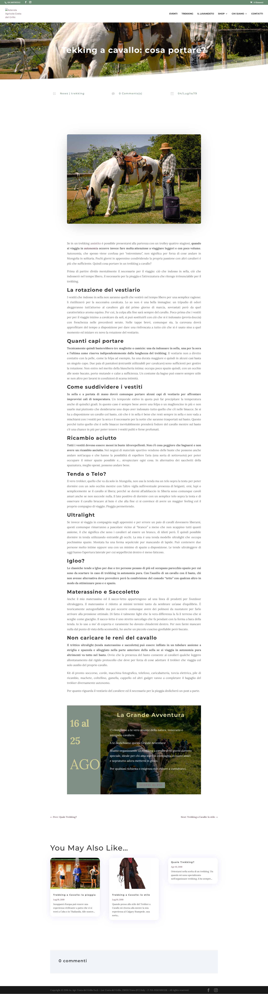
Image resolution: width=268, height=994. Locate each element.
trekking (78, 93)
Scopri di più (150, 785)
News (64, 93)
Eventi (173, 14)
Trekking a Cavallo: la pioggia (74, 894)
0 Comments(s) (130, 93)
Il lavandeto (205, 14)
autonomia (91, 248)
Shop (221, 14)
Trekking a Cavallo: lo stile (131, 894)
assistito (95, 243)
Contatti (257, 14)
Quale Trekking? (182, 862)
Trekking (187, 14)
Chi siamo (238, 14)
